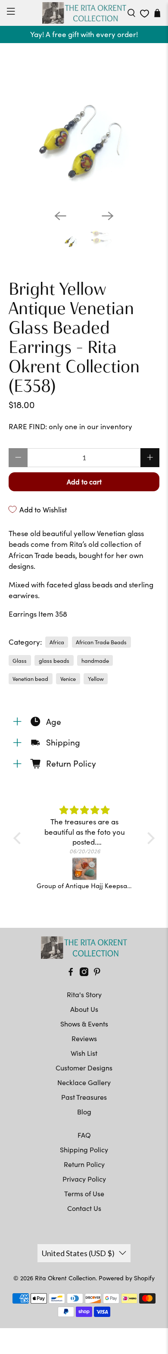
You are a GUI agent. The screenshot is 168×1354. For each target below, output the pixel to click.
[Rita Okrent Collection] (84, 13)
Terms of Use (84, 1193)
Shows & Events (84, 1023)
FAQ (84, 1134)
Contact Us (84, 1208)
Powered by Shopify (127, 1278)
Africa (57, 642)
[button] (19, 838)
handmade (95, 660)
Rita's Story (84, 994)
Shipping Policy (84, 1149)
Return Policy (84, 1164)
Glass (19, 660)
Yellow (96, 678)
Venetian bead (30, 678)
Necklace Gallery (84, 1082)
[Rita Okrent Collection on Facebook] (70, 973)
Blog (84, 1111)
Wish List (84, 1053)
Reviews (84, 1038)
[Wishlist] (144, 13)
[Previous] (60, 215)
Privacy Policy (84, 1178)
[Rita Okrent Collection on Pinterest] (97, 973)
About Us (84, 1009)
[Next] (107, 215)
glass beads (54, 660)
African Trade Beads (101, 642)
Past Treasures (84, 1096)
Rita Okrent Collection (65, 1278)
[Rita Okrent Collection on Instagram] (84, 973)
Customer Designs (84, 1067)
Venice (68, 678)
